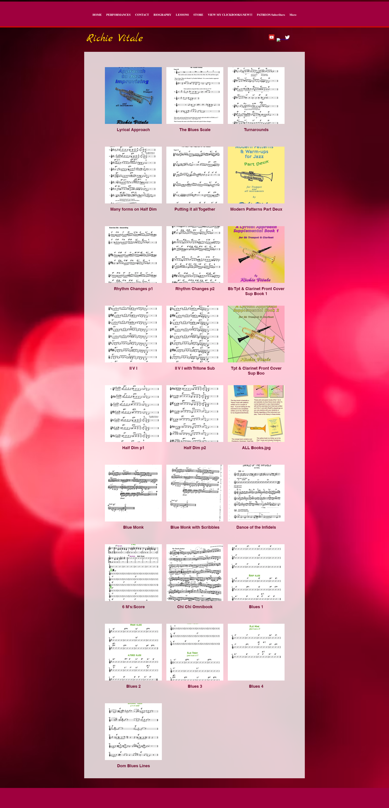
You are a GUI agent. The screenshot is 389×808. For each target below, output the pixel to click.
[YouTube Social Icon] (271, 37)
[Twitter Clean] (287, 37)
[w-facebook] (279, 41)
